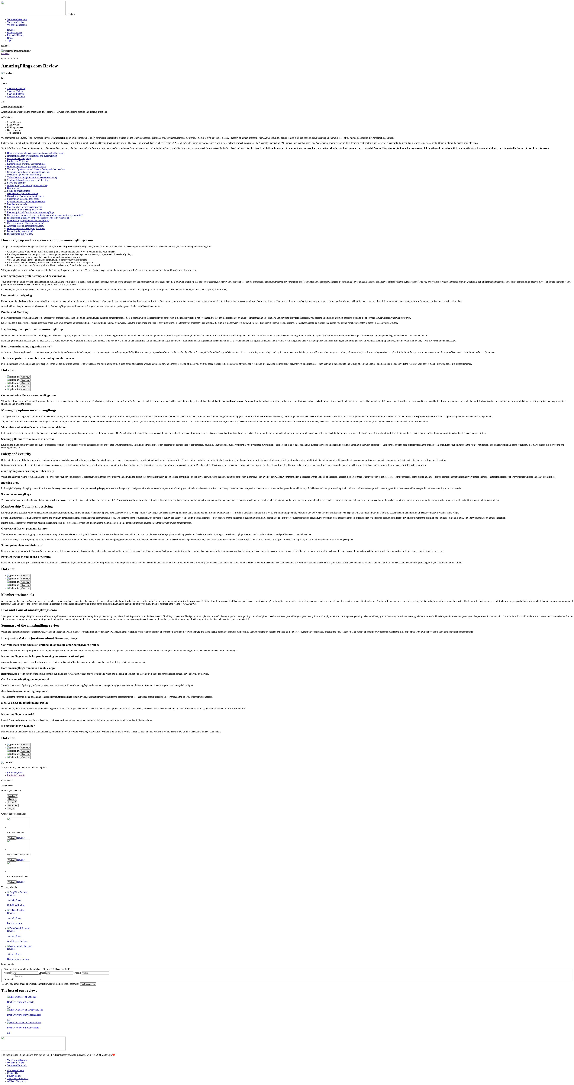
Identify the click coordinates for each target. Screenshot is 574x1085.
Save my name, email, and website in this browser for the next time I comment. (42, 984)
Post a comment (88, 984)
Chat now (25, 377)
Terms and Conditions (17, 1078)
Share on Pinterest (15, 94)
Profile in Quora (14, 772)
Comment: (8, 979)
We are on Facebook (17, 24)
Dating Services (14, 32)
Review (21, 838)
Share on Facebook (16, 88)
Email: (42, 972)
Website (11, 838)
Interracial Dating (15, 35)
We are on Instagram (17, 19)
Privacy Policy (14, 1076)
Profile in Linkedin (16, 775)
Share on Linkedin (16, 96)
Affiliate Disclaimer (16, 1081)
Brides (10, 38)
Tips (9, 40)
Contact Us (12, 1073)
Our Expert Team (15, 1070)
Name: (7, 972)
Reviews (11, 30)
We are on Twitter (15, 22)
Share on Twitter (15, 91)
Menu (72, 14)
